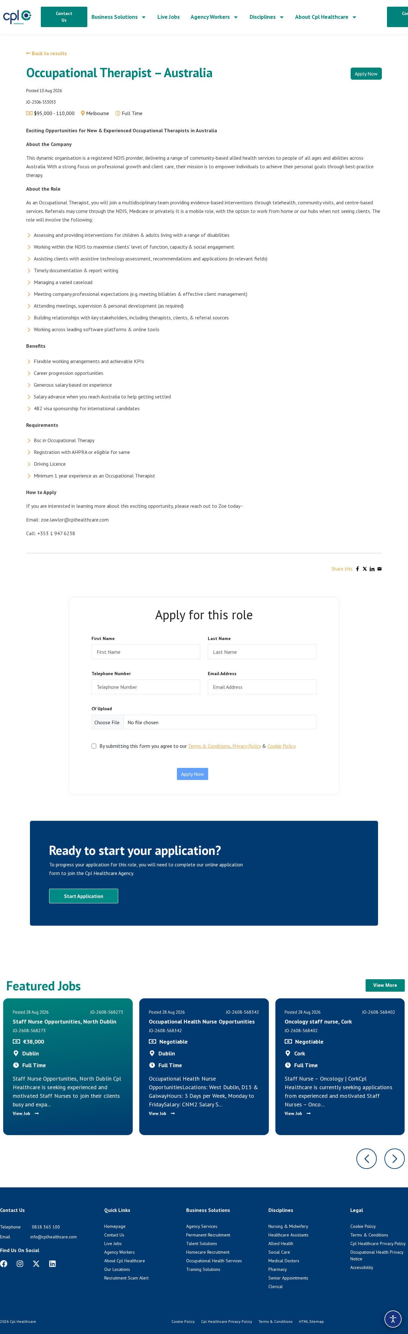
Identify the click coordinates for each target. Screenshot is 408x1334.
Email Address (222, 673)
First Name (103, 638)
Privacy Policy (246, 746)
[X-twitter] (36, 1263)
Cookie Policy (281, 746)
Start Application (83, 896)
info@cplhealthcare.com (53, 1237)
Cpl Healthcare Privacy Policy (226, 1321)
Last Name (219, 638)
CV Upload (101, 708)
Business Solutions (114, 16)
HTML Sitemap (311, 1321)
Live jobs (168, 16)
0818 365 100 (46, 1227)
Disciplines (263, 16)
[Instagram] (20, 1263)
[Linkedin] (52, 1263)
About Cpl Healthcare (321, 16)
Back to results (49, 53)
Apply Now (366, 73)
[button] (366, 1158)
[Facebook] (3, 1263)
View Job (22, 1113)
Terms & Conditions (209, 746)
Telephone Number (111, 673)
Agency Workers (210, 16)
